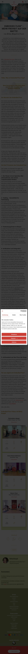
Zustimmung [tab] (5, 315)
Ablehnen (14, 342)
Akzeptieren (14, 334)
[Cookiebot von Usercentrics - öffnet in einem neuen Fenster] (20, 311)
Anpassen (13, 338)
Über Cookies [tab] (23, 315)
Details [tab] (14, 315)
